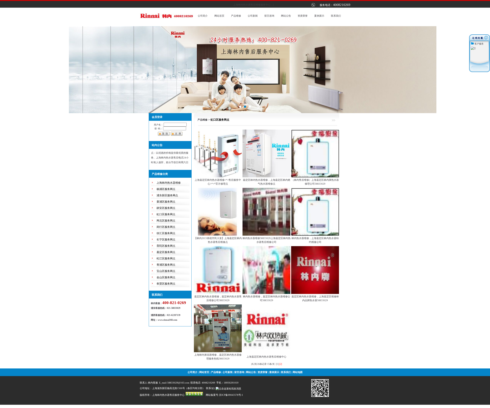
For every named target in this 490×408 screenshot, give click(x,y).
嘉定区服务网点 (166, 252)
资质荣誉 (303, 15)
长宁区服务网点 (166, 239)
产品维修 (236, 15)
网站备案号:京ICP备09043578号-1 (224, 394)
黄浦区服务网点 (166, 201)
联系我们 (336, 15)
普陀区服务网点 (166, 245)
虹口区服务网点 (166, 214)
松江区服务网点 (166, 258)
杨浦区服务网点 (166, 189)
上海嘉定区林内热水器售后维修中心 (266, 356)
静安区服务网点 (166, 208)
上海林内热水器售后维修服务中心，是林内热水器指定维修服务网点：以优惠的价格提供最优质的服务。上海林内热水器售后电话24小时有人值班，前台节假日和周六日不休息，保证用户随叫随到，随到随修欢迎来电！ (170, 153)
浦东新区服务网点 (167, 195)
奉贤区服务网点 (166, 283)
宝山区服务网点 (166, 271)
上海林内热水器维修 (169, 182)
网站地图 (298, 372)
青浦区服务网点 (166, 264)
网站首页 (219, 15)
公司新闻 (253, 15)
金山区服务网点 (166, 277)
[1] (277, 364)
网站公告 (286, 15)
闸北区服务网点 (166, 220)
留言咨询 (269, 15)
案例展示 (319, 15)
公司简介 (203, 15)
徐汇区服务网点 (166, 233)
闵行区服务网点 (166, 226)
